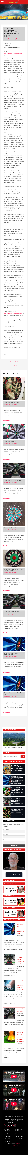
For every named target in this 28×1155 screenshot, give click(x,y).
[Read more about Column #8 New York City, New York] (14, 683)
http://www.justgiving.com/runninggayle (13, 53)
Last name (5, 834)
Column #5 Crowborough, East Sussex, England (13, 569)
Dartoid (8, 1133)
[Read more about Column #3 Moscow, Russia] (14, 470)
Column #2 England (10, 441)
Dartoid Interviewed (19, 1133)
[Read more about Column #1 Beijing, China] (14, 388)
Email (4, 839)
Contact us (18, 1143)
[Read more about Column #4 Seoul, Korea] (14, 513)
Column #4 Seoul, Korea (11, 528)
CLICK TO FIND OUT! (14, 874)
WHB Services (16, 1145)
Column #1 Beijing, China (12, 402)
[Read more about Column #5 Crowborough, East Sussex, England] (14, 558)
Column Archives (19, 1138)
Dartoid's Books (19, 1136)
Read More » (6, 420)
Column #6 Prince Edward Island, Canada (12, 612)
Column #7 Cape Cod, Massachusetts (11, 653)
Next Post (14, 365)
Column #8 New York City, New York (13, 693)
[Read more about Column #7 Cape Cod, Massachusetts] (14, 643)
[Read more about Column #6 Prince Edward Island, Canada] (14, 601)
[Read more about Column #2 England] (14, 431)
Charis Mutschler (8, 1138)
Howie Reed (8, 1136)
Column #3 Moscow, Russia (12, 480)
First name (6, 829)
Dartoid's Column (9, 39)
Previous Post (14, 361)
